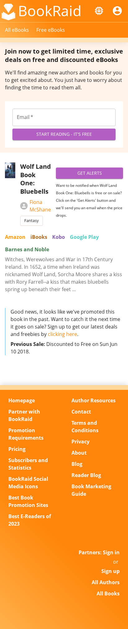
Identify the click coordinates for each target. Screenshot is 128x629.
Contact (81, 411)
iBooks (38, 237)
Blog (76, 464)
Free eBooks (50, 29)
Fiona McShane (40, 206)
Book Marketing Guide (91, 490)
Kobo (58, 237)
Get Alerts (89, 173)
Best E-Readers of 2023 (29, 520)
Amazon (15, 237)
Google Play (84, 237)
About (79, 452)
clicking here (62, 334)
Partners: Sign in (99, 552)
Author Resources (93, 400)
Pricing (16, 449)
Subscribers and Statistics (28, 464)
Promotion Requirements (25, 434)
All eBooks (17, 29)
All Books (108, 593)
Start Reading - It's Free (64, 134)
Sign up (110, 571)
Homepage (21, 400)
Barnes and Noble (27, 249)
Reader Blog (86, 475)
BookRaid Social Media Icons (28, 482)
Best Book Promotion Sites (28, 501)
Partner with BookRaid (24, 415)
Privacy (80, 441)
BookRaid (49, 10)
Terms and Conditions (84, 426)
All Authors (106, 582)
